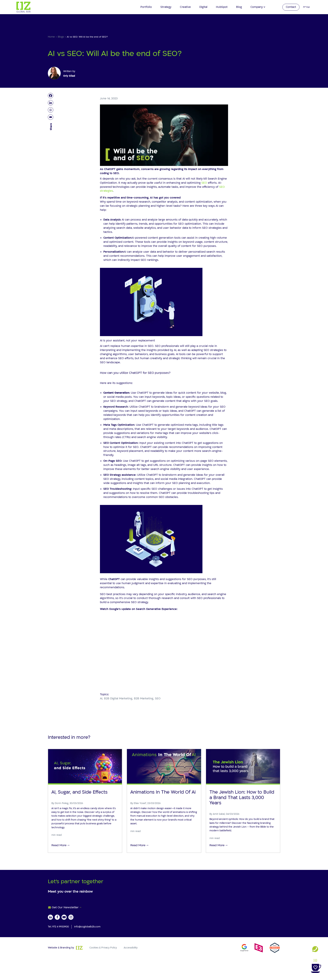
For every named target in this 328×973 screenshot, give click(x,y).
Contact (291, 7)
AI (101, 698)
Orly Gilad (69, 75)
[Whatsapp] (51, 110)
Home (51, 36)
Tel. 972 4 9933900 (58, 926)
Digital (203, 7)
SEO (204, 183)
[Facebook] (51, 95)
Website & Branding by (61, 947)
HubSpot (222, 7)
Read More (58, 845)
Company (256, 7)
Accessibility (131, 947)
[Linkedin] (51, 102)
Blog (239, 7)
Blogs (61, 36)
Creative (185, 7)
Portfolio (146, 7)
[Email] (51, 117)
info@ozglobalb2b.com (87, 926)
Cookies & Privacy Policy (103, 947)
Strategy (165, 7)
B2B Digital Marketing (118, 698)
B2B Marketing (143, 698)
